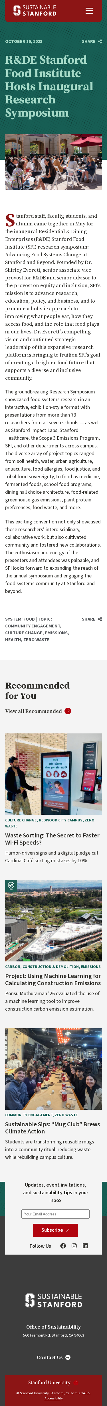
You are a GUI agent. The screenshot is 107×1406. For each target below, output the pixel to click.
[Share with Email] (92, 74)
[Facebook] (63, 1246)
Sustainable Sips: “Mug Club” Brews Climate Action (52, 1128)
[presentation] (53, 774)
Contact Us (50, 1357)
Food (29, 619)
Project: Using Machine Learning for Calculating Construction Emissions (53, 980)
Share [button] (89, 41)
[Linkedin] (85, 1246)
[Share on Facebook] (92, 51)
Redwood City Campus (60, 820)
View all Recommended (33, 711)
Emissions (56, 633)
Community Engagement (32, 626)
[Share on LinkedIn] (92, 63)
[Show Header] (89, 10)
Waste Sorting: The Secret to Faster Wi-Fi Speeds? (52, 839)
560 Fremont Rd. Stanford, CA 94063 (53, 1335)
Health (13, 640)
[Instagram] (74, 1246)
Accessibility (54, 1398)
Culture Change (24, 633)
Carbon (12, 967)
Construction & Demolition (51, 967)
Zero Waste (36, 640)
